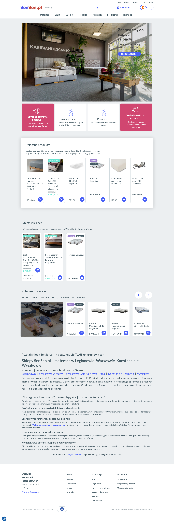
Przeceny (102, 118)
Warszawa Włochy (51, 373)
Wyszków (143, 373)
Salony (126, 2)
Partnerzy (135, 2)
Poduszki (83, 15)
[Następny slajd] (148, 295)
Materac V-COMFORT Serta (142, 319)
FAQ (94, 479)
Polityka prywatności (101, 488)
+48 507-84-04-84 (30, 484)
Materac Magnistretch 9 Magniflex (120, 319)
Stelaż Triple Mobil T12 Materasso (139, 180)
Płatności (96, 496)
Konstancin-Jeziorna (121, 373)
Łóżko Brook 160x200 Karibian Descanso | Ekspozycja (56, 180)
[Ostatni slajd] (138, 295)
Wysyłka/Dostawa (100, 492)
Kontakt (150, 2)
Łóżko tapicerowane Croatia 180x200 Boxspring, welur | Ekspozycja (31, 257)
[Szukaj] (97, 8)
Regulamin (96, 483)
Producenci (112, 15)
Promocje (127, 15)
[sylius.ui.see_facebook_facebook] (62, 509)
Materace (44, 15)
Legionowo (29, 373)
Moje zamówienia (125, 488)
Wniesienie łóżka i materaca (136, 117)
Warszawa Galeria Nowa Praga (85, 373)
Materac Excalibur (97, 180)
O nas (143, 2)
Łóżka (57, 15)
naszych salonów (73, 454)
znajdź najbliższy (128, 54)
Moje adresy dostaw (126, 483)
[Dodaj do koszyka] (61, 199)
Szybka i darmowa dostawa (38, 118)
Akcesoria (97, 15)
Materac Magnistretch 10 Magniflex (98, 319)
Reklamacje (97, 500)
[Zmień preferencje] (4, 519)
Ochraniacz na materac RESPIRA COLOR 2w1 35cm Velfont (35, 180)
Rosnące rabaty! (70, 118)
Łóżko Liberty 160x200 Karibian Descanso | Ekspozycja (53, 257)
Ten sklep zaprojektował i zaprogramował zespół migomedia (131, 509)
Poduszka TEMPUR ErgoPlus (76, 180)
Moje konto (122, 479)
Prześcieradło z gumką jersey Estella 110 (118, 180)
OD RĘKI (69, 15)
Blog (120, 2)
